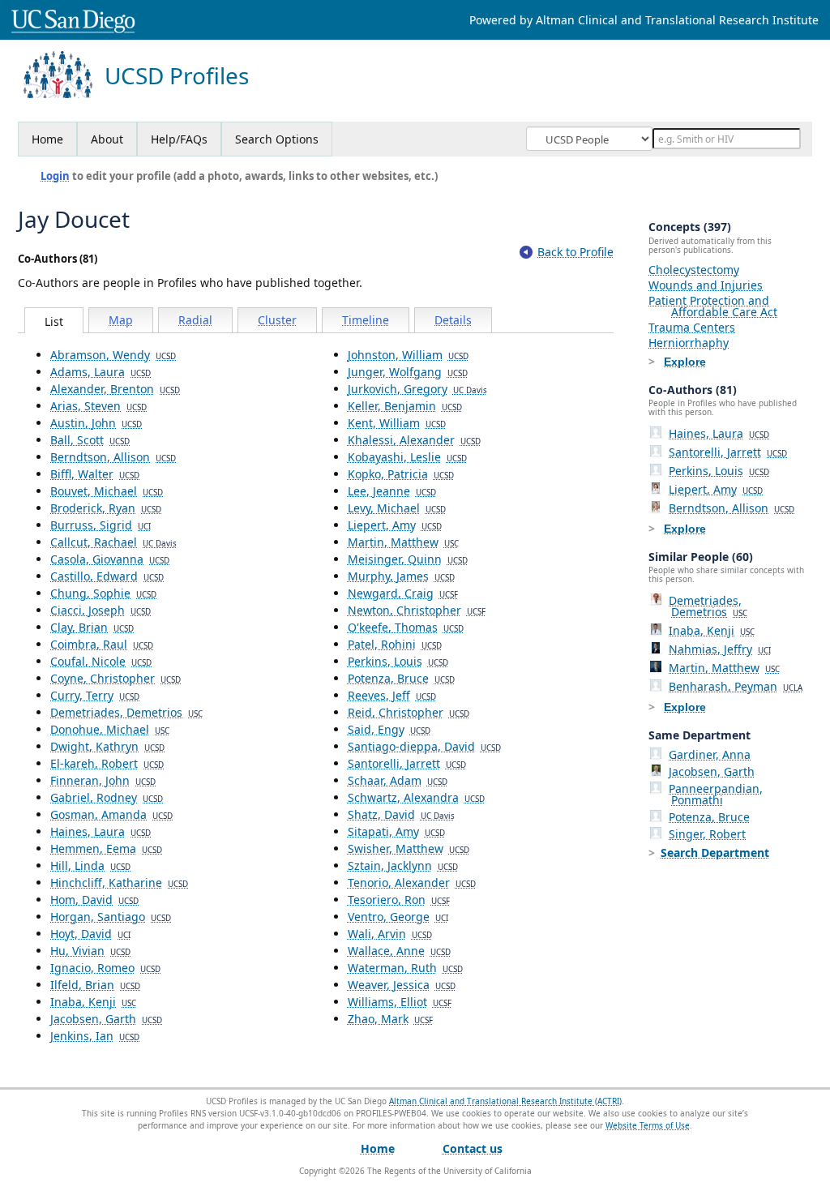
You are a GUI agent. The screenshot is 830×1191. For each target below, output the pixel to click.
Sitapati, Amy (396, 831)
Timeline (365, 320)
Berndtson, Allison (113, 457)
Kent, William (397, 423)
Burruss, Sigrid (100, 525)
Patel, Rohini (395, 644)
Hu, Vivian (90, 950)
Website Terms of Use (647, 1125)
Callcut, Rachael (113, 542)
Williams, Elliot (399, 1001)
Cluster (277, 320)
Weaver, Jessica (402, 984)
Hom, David (94, 899)
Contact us (473, 1148)
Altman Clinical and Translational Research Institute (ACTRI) (505, 1101)
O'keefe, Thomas (406, 627)
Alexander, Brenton (115, 388)
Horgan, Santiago (110, 916)
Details (453, 320)
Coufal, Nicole (101, 661)
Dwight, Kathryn (107, 746)
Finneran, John (103, 780)
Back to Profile (575, 251)
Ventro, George (398, 916)
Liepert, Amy (395, 525)
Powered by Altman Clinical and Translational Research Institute (644, 20)
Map (121, 320)
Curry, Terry (94, 695)
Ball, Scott (90, 440)
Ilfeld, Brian (95, 984)
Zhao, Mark (390, 1018)
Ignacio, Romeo (105, 967)
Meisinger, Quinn (408, 559)
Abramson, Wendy (113, 354)
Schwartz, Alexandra (416, 797)
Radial (195, 320)
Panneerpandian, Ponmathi (716, 794)
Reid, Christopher (408, 712)
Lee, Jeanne (392, 491)
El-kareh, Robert (107, 763)
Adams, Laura (100, 371)
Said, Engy (389, 729)
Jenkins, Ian (94, 1035)
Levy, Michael (397, 508)
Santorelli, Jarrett (407, 763)
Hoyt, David (90, 933)
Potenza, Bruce (401, 678)
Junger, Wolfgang (408, 371)
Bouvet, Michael (106, 491)
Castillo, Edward (107, 576)
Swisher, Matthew (408, 848)
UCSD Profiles (177, 75)
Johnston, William (408, 354)
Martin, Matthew (403, 542)
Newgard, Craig (403, 593)
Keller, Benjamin (405, 405)
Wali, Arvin (390, 933)
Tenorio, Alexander (412, 882)
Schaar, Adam (397, 780)
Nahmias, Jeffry (720, 649)
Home (47, 139)
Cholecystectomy (693, 269)
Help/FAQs (179, 139)
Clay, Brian (92, 627)
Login (55, 176)
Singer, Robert (707, 834)
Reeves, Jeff (392, 695)
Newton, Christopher (417, 610)
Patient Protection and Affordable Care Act (712, 306)
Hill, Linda (90, 865)
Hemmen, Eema (106, 848)
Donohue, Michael (109, 729)
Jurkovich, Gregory (417, 388)
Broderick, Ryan (105, 508)
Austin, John (96, 423)
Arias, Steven (98, 405)
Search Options (277, 139)
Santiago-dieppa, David (424, 746)
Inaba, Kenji (93, 1001)
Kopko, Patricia (401, 474)
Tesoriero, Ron (399, 899)
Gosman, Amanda (111, 814)
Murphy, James (401, 576)
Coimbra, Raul (101, 644)
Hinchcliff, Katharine (119, 882)
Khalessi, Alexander (414, 440)
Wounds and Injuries (705, 285)
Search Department (715, 852)
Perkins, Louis (398, 661)
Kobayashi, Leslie (407, 457)
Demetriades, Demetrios (126, 712)
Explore (685, 361)
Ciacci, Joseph (100, 610)
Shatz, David (401, 814)
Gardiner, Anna (710, 754)
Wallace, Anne (399, 950)
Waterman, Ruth (405, 967)
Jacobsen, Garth (106, 1018)
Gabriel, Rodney (106, 797)
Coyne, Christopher (115, 678)
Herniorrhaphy (688, 342)
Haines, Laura (100, 831)
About (107, 139)
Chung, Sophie (103, 593)
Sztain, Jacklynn (403, 865)
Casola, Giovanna (109, 559)
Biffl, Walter (94, 474)
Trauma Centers (691, 327)
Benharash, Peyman (735, 686)
